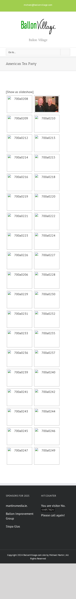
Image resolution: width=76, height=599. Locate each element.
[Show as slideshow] (20, 92)
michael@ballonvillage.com (38, 4)
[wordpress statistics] (47, 510)
